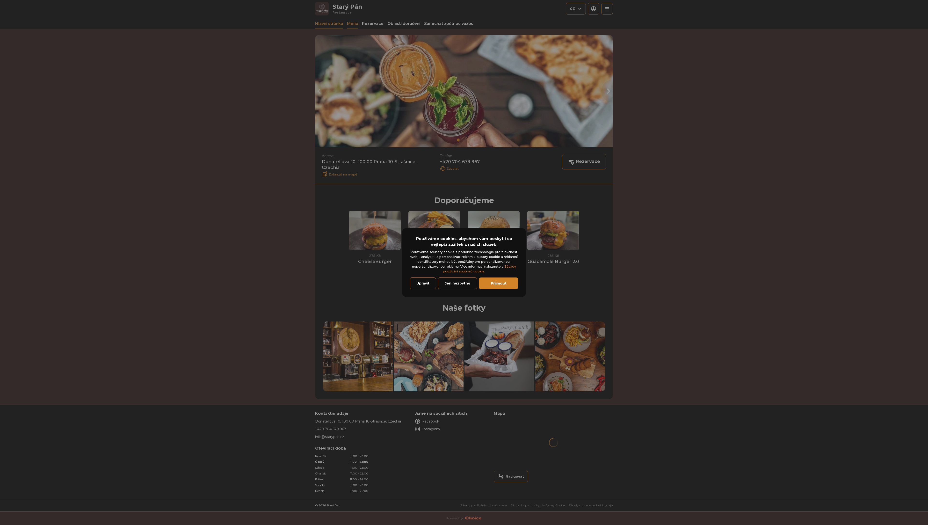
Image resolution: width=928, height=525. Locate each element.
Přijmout (499, 283)
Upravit (422, 283)
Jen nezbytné (457, 283)
